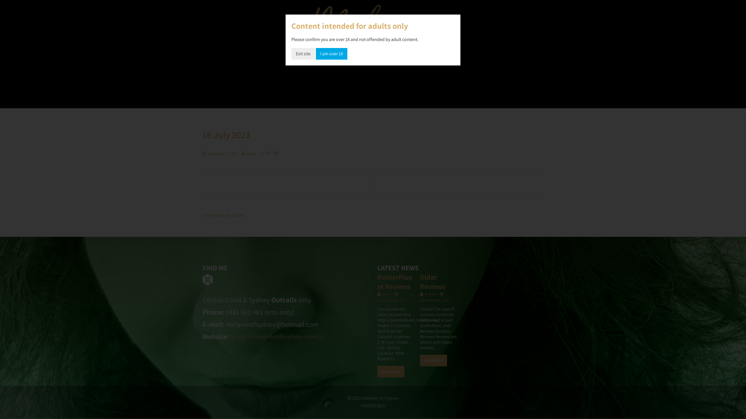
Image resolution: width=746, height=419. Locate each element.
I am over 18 (331, 54)
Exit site (303, 54)
